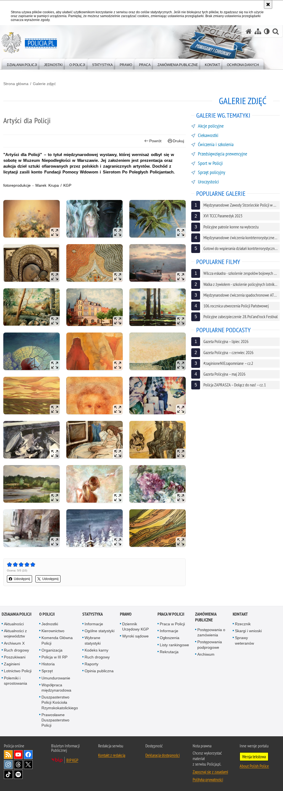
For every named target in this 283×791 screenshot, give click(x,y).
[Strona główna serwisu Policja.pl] (249, 31)
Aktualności (14, 624)
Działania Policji (17, 614)
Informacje (94, 624)
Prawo (126, 614)
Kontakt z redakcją (111, 755)
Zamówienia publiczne (205, 617)
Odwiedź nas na (18, 754)
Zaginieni (12, 664)
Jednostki (49, 624)
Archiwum (205, 654)
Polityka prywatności (208, 779)
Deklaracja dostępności (162, 755)
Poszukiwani (14, 657)
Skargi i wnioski (248, 631)
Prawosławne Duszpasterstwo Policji (55, 720)
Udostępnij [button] (22, 579)
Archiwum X (14, 643)
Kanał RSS (8, 754)
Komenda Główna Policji (57, 640)
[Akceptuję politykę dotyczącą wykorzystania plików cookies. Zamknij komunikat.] (268, 4)
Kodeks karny (96, 650)
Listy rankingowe (174, 645)
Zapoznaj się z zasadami (210, 771)
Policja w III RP (54, 657)
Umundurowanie (55, 678)
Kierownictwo (52, 631)
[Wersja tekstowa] (267, 31)
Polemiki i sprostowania (15, 680)
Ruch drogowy (16, 650)
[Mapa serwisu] (258, 31)
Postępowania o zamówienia (211, 632)
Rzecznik (243, 624)
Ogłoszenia (169, 638)
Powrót (155, 141)
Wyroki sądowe (135, 636)
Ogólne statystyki (99, 631)
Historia (48, 664)
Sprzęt (47, 671)
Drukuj (178, 141)
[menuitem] (22, 64)
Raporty (91, 664)
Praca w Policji (171, 614)
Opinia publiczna (99, 671)
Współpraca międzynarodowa (56, 687)
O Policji (47, 614)
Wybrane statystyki (93, 640)
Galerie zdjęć (44, 83)
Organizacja (51, 650)
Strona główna (15, 83)
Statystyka (92, 614)
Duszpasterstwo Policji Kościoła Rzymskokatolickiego (59, 702)
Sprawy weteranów (244, 640)
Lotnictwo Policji (18, 671)
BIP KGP (72, 760)
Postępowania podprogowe (209, 644)
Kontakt (240, 614)
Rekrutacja (169, 652)
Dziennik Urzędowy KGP (135, 626)
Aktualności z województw (15, 633)
